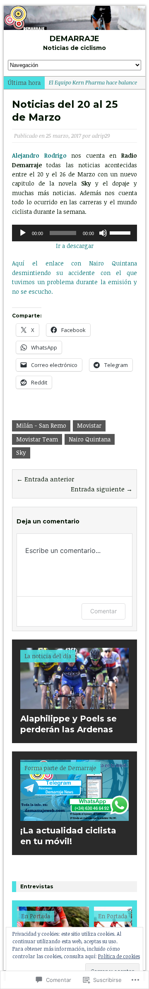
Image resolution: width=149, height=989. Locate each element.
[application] (74, 233)
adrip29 (101, 135)
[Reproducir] (23, 233)
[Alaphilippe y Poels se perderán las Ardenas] (74, 704)
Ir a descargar (75, 246)
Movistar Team (37, 439)
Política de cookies (119, 956)
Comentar (103, 611)
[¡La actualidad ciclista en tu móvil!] (74, 816)
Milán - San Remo (41, 425)
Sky (21, 452)
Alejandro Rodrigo (39, 155)
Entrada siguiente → (101, 489)
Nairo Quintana (90, 439)
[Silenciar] (103, 233)
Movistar (89, 425)
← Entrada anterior (45, 479)
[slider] (121, 232)
